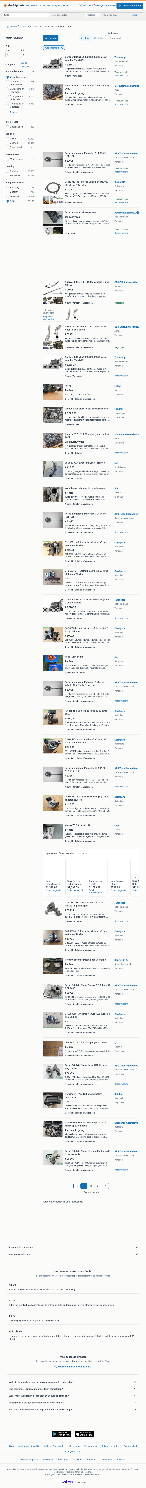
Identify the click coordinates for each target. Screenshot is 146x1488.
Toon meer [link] (14, 112)
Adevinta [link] (77, 1459)
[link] (13, 5)
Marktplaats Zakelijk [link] (28, 1446)
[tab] (85, 38)
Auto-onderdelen (52, 48)
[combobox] (26, 14)
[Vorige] (77, 1186)
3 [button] (98, 1186)
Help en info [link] (31, 5)
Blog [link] (11, 1446)
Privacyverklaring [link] (110, 1446)
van (7, 50)
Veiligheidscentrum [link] (60, 5)
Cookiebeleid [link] (130, 1446)
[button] (97, 5)
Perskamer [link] (63, 1459)
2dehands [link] (92, 1459)
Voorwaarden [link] (44, 5)
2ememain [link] (106, 1459)
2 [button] (91, 1186)
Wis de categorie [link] (25, 64)
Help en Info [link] (73, 1446)
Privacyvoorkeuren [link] (73, 1451)
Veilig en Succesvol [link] (53, 1446)
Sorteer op (113, 33)
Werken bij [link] (48, 1459)
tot (22, 50)
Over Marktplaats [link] (29, 1459)
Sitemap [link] (120, 1459)
